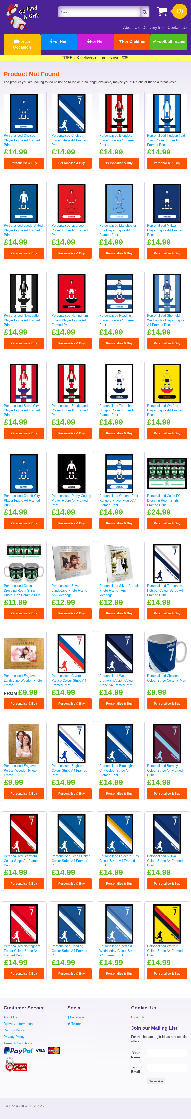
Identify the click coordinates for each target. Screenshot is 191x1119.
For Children (133, 41)
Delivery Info (154, 27)
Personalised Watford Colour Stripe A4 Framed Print (165, 950)
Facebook (76, 1017)
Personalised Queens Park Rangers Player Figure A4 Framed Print (118, 500)
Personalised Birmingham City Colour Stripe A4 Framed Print (117, 770)
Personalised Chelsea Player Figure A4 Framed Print (22, 140)
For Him (59, 41)
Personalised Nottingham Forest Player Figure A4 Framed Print (70, 320)
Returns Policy (14, 1030)
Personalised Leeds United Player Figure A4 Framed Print (23, 230)
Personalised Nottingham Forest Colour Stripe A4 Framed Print (22, 950)
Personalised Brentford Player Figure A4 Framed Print (117, 140)
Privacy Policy (14, 1037)
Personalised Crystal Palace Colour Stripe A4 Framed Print (69, 680)
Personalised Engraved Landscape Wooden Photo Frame (23, 680)
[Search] (145, 11)
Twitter (75, 1024)
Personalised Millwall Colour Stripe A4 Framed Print (165, 860)
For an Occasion (22, 44)
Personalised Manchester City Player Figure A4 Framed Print (117, 230)
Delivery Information (18, 1024)
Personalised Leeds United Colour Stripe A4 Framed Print (71, 860)
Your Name (135, 1055)
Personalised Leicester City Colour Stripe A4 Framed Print (119, 860)
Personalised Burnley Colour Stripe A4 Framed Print (165, 770)
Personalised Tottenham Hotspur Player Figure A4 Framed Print (117, 410)
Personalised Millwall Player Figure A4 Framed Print (165, 230)
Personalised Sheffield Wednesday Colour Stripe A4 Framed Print (117, 950)
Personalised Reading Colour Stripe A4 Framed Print (69, 950)
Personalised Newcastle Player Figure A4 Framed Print (22, 320)
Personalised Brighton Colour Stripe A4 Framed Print (69, 770)
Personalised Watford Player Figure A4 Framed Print (165, 410)
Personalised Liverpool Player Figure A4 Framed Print (70, 230)
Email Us (137, 1017)
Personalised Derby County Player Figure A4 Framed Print (71, 500)
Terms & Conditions (18, 1043)
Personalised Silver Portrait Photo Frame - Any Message (119, 590)
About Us (131, 27)
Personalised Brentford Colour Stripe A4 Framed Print (21, 860)
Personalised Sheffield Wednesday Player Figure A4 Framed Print (165, 320)
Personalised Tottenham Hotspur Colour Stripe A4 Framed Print (165, 590)
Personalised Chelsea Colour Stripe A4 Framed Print (69, 140)
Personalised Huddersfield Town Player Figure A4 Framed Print (166, 140)
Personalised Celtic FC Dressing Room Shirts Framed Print (163, 500)
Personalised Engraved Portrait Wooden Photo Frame (20, 770)
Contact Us (177, 27)
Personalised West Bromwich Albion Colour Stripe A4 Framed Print (116, 680)
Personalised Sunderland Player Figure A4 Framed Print (70, 410)
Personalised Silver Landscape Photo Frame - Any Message (70, 590)
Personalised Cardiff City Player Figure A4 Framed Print (22, 500)
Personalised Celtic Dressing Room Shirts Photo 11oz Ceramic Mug (22, 590)
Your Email (135, 1070)
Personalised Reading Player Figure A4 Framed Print (117, 320)
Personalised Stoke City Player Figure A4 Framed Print (22, 410)
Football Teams (170, 41)
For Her (97, 41)
